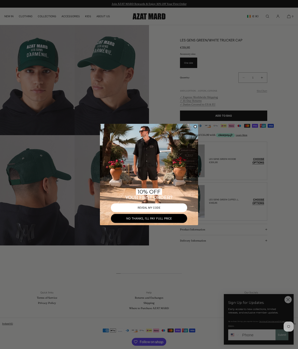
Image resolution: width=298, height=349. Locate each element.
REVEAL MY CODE (149, 207)
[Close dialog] (195, 127)
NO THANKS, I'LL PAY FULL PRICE (149, 218)
